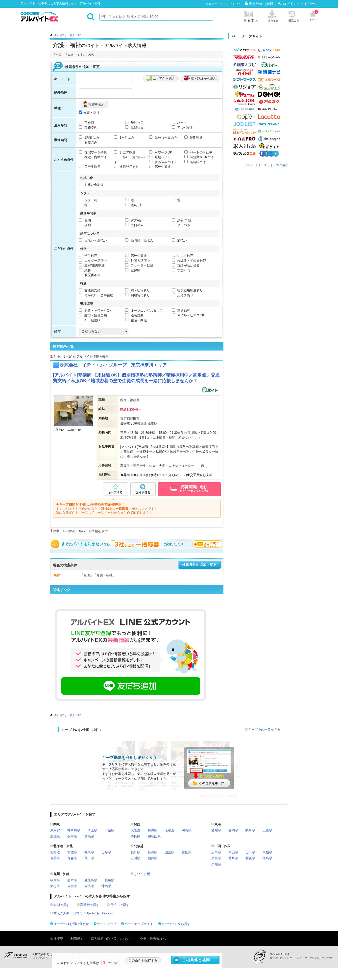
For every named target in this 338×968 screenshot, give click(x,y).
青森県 (72, 858)
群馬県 (89, 836)
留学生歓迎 (91, 167)
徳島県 (267, 858)
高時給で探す (89, 905)
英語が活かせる (188, 265)
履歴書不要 (91, 275)
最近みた (294, 20)
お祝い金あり (93, 185)
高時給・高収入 (141, 240)
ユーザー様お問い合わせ (71, 924)
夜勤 (87, 225)
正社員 (88, 123)
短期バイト (162, 157)
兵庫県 (152, 830)
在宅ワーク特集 (95, 152)
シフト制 (90, 200)
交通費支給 (91, 290)
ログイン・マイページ (300, 4)
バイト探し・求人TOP (67, 35)
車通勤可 (183, 310)
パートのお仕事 (200, 152)
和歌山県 (154, 836)
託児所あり (184, 295)
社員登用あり (129, 167)
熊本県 (72, 880)
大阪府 (135, 830)
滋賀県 (187, 830)
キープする (115, 492)
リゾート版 (142, 874)
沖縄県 (106, 886)
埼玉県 (92, 830)
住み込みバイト (165, 162)
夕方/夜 (135, 220)
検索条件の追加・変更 (199, 565)
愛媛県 (250, 858)
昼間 (87, 220)
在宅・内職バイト (96, 157)
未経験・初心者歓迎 (191, 261)
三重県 (267, 830)
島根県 (267, 852)
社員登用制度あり (189, 290)
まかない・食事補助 (98, 295)
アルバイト (184, 127)
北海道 (55, 852)
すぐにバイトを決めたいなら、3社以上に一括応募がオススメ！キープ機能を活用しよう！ (136, 544)
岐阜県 (250, 830)
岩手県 (55, 858)
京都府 (169, 830)
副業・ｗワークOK (97, 310)
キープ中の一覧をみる (264, 729)
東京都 (55, 830)
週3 (86, 205)
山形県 (106, 852)
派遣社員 (137, 127)
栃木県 (72, 836)
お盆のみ (90, 142)
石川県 (135, 858)
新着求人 (251, 20)
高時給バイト (199, 162)
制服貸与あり (140, 295)
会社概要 (56, 939)
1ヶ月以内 (126, 137)
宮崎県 (89, 886)
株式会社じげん (45, 954)
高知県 (216, 864)
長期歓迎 (196, 137)
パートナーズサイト (138, 924)
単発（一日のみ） (167, 137)
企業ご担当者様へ (153, 939)
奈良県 (135, 836)
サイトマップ (106, 924)
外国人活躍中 (140, 261)
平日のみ (183, 225)
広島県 (216, 852)
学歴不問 (183, 270)
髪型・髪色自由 (95, 315)
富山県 (187, 852)
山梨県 (169, 852)
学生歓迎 (90, 256)
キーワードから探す (176, 924)
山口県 (250, 852)
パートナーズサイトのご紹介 (268, 165)
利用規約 (77, 939)
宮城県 (72, 852)
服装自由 (137, 315)
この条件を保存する (142, 960)
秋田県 (89, 858)
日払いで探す (119, 905)
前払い (181, 240)
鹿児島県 (90, 880)
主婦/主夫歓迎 (94, 265)
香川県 (233, 858)
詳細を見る (143, 492)
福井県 (152, 858)
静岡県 (233, 830)
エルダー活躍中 (95, 261)
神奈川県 (73, 830)
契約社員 (137, 123)
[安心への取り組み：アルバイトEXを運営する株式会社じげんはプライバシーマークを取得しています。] (261, 956)
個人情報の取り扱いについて (112, 939)
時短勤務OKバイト (203, 157)
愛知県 (216, 830)
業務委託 (90, 127)
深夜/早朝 (183, 220)
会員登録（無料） (263, 4)
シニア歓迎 (127, 152)
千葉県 (109, 830)
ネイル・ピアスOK (190, 315)
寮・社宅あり (140, 290)
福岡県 (55, 880)
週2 (179, 200)
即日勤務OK (92, 320)
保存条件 (273, 20)
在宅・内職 (138, 320)
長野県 (135, 852)
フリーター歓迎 (141, 265)
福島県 (89, 852)
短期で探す (61, 905)
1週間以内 (91, 137)
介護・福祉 (91, 112)
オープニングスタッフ (146, 310)
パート (181, 123)
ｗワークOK (163, 152)
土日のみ (137, 225)
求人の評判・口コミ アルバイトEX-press (83, 913)
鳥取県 (216, 858)
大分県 (55, 886)
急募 (87, 270)
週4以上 (136, 205)
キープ (313, 15)
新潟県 (152, 852)
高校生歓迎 (162, 167)
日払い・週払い (95, 240)
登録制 (135, 270)
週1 (133, 200)
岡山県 (233, 852)
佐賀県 (72, 886)
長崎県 (109, 880)
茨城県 (55, 836)
